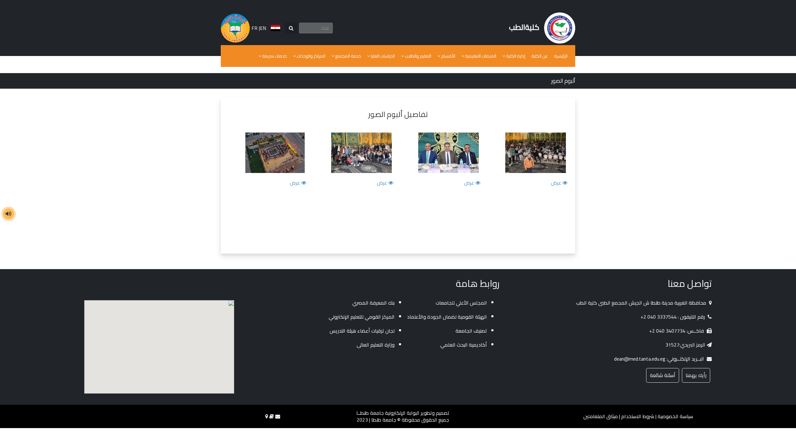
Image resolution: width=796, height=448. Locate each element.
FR (254, 28)
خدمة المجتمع (347, 56)
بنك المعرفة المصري (373, 302)
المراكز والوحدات (310, 56)
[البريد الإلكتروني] (277, 416)
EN (263, 28)
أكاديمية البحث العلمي (463, 344)
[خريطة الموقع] (266, 416)
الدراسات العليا (382, 56)
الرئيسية (560, 56)
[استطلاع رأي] (271, 416)
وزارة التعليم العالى (376, 344)
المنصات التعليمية (480, 56)
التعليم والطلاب (417, 56)
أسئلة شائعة (662, 375)
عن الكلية (539, 56)
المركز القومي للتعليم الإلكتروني (362, 316)
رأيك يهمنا (696, 375)
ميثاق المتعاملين (600, 416)
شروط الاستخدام (637, 416)
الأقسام (447, 56)
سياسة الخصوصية (675, 416)
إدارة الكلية (515, 56)
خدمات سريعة (274, 56)
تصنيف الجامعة (471, 330)
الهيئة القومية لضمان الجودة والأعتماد (447, 316)
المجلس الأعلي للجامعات (461, 302)
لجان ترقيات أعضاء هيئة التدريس (362, 330)
